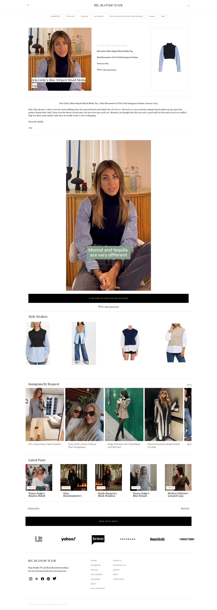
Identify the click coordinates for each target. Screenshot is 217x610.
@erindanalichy (109, 70)
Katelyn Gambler (52, 604)
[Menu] (28, 5)
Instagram (98, 16)
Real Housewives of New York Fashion (126, 16)
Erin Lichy (70, 16)
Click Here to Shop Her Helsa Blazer (108, 298)
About (93, 584)
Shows (152, 16)
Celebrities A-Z (119, 565)
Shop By (116, 570)
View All (189, 384)
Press (115, 574)
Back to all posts (108, 521)
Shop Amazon (96, 574)
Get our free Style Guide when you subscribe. (47, 571)
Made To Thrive (62, 604)
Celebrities (96, 565)
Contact (94, 570)
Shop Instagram (98, 588)
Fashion (84, 16)
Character (55, 16)
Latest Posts (118, 579)
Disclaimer (95, 579)
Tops (163, 16)
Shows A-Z (117, 560)
